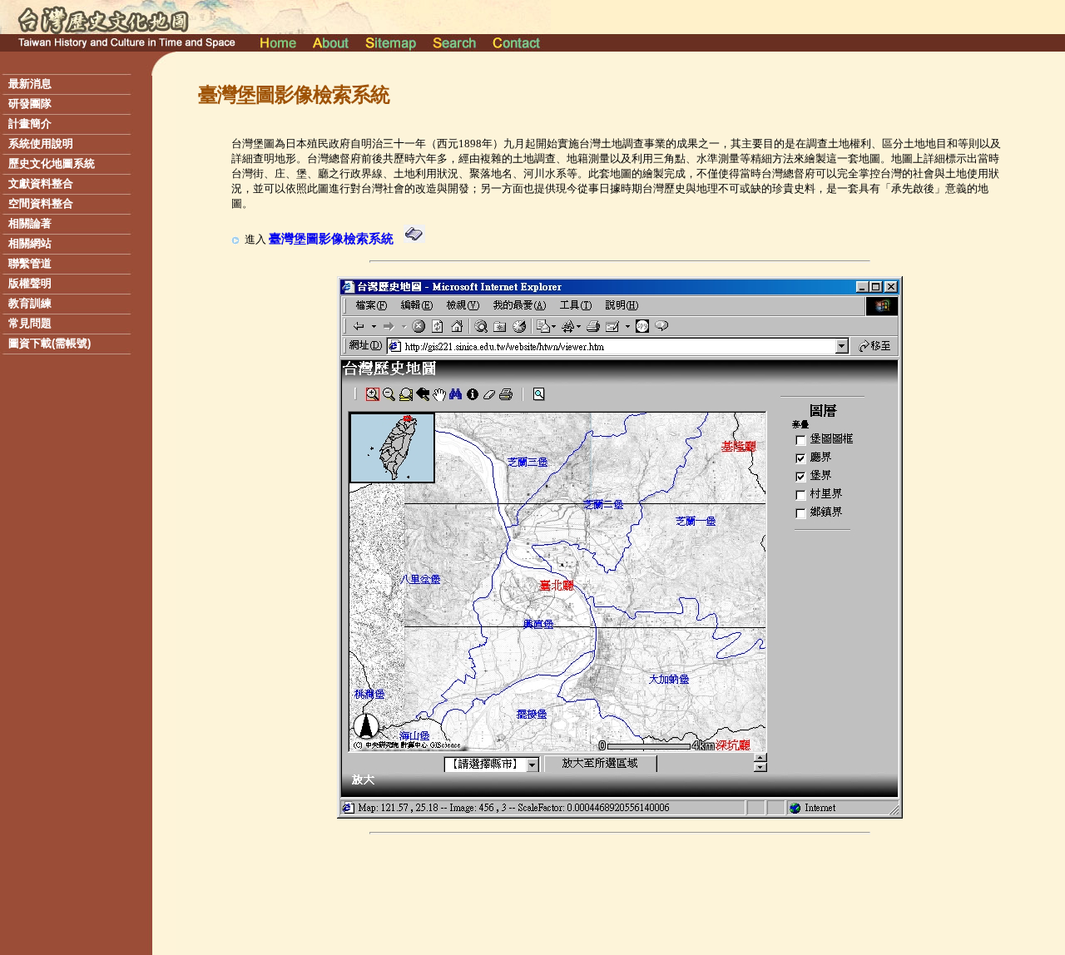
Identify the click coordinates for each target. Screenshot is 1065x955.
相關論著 (30, 223)
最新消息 (30, 83)
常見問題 (30, 323)
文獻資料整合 (40, 183)
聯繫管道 (30, 263)
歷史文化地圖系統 (51, 163)
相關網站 (30, 243)
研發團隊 (30, 103)
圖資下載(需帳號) (49, 343)
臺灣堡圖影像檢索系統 (331, 238)
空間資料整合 (40, 203)
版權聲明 (30, 283)
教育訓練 (30, 303)
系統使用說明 (40, 143)
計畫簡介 (30, 123)
